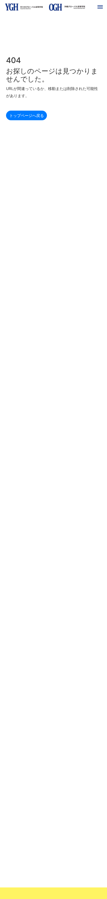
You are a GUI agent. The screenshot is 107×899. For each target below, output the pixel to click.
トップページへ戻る (26, 115)
